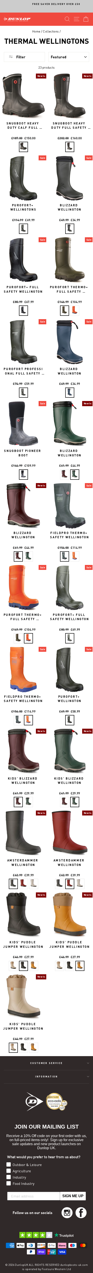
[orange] (74, 310)
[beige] (13, 966)
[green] (23, 229)
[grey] (33, 884)
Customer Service (46, 1063)
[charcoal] (23, 147)
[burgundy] (64, 474)
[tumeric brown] (33, 966)
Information (46, 1076)
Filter (20, 57)
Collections (51, 31)
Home (36, 31)
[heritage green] (74, 474)
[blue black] (69, 393)
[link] (67, 1212)
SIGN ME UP (73, 1196)
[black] (23, 310)
